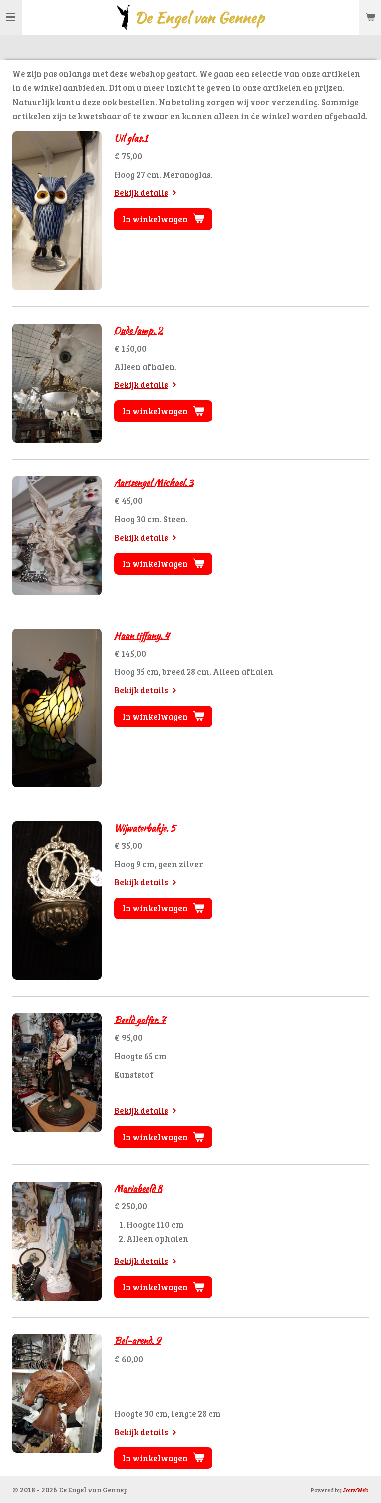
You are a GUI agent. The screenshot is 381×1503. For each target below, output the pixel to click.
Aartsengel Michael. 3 (153, 482)
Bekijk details (141, 192)
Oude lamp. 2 (138, 330)
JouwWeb (356, 1490)
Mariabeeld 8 (138, 1188)
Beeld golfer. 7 (140, 1019)
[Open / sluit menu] (11, 17)
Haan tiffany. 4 (141, 635)
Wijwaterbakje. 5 (145, 828)
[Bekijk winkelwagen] (370, 17)
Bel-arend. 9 (137, 1340)
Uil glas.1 (131, 138)
